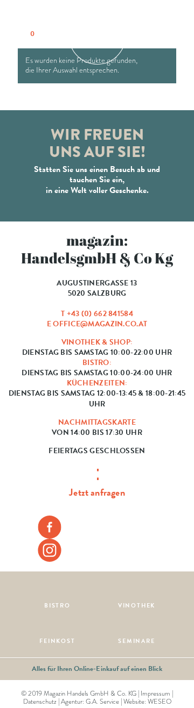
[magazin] (97, 35)
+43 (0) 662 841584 (100, 313)
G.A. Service (102, 701)
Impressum (155, 693)
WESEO (159, 701)
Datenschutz (40, 701)
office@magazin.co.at (100, 324)
